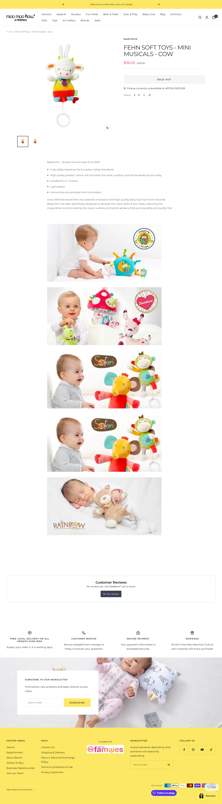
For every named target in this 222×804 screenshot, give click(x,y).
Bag (162, 14)
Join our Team (15, 773)
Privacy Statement (52, 772)
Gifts (44, 20)
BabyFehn (130, 39)
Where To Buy (15, 762)
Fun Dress (92, 14)
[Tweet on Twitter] (144, 95)
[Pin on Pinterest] (139, 95)
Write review (111, 593)
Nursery (76, 14)
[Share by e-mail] (149, 95)
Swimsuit (176, 14)
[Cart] (213, 17)
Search (11, 747)
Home (10, 31)
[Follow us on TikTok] (211, 749)
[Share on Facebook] (134, 95)
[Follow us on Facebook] (184, 749)
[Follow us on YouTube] (202, 749)
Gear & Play (130, 14)
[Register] (168, 765)
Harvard (46, 14)
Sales (97, 20)
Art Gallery (69, 20)
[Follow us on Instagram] (193, 749)
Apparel (61, 14)
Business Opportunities (21, 768)
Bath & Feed (110, 14)
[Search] (200, 17)
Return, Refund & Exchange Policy (58, 759)
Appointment (15, 752)
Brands (85, 20)
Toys (54, 20)
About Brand (14, 757)
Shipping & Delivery (53, 752)
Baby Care (149, 14)
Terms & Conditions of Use (57, 767)
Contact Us (47, 747)
